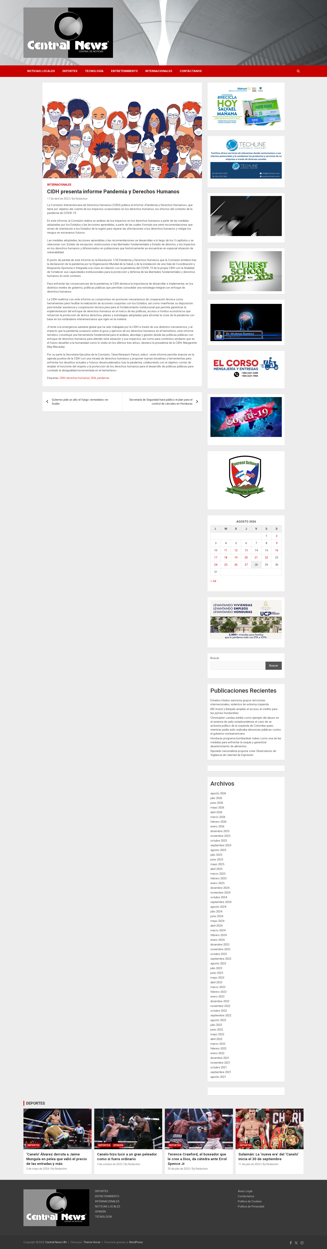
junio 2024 (216, 916)
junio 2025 (216, 859)
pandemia (103, 377)
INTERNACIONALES (158, 71)
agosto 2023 (218, 963)
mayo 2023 (217, 977)
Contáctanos (191, 71)
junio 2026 (216, 803)
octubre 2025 (218, 840)
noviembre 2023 (220, 949)
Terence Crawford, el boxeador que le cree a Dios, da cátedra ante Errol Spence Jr (197, 1159)
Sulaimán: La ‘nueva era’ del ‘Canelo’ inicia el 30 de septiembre (268, 1156)
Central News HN (55, 1242)
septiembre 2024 (220, 902)
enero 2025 (217, 883)
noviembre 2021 (220, 1062)
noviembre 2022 (220, 1006)
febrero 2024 (218, 935)
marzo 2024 (217, 930)
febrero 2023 (218, 991)
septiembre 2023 (220, 958)
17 (215, 557)
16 (276, 550)
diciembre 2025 (219, 831)
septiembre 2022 (220, 1015)
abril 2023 (216, 982)
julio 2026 (216, 798)
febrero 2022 (218, 1048)
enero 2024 (217, 940)
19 (235, 557)
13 (246, 550)
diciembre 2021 (219, 1058)
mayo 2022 (217, 1034)
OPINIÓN (118, 1145)
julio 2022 (216, 1025)
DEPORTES (69, 71)
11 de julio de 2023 (249, 1164)
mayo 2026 (217, 807)
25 (225, 564)
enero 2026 (217, 826)
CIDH (62, 377)
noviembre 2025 (220, 836)
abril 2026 (216, 812)
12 (235, 550)
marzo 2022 (217, 1043)
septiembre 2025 (220, 845)
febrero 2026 (218, 821)
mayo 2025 (217, 864)
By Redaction (80, 198)
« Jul (213, 581)
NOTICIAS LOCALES (41, 71)
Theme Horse (91, 1242)
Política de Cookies (250, 1201)
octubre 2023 (218, 954)
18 (225, 557)
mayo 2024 (217, 921)
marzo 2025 (217, 873)
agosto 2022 (218, 1020)
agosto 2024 (218, 906)
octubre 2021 (218, 1067)
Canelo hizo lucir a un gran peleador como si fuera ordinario (127, 1156)
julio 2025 (216, 854)
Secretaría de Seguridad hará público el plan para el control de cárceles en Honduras (160, 401)
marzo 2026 (217, 817)
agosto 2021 (218, 1077)
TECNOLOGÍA (94, 71)
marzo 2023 (217, 987)
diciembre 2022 (219, 1001)
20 (246, 557)
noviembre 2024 (220, 892)
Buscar (214, 658)
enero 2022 (217, 1053)
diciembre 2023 (219, 944)
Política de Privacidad (251, 1206)
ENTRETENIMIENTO (124, 71)
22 (266, 557)
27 (246, 564)
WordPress (136, 1242)
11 (225, 550)
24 (215, 564)
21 (256, 557)
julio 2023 (216, 968)
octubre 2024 (218, 897)
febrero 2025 (218, 878)
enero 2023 (217, 996)
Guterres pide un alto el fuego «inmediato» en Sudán (80, 401)
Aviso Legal (245, 1191)
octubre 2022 (218, 1010)
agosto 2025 (218, 850)
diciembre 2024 (219, 888)
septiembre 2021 (220, 1072)
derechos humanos (78, 377)
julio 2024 (216, 911)
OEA (93, 377)
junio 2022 (216, 1029)
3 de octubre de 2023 (109, 1164)
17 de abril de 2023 (58, 198)
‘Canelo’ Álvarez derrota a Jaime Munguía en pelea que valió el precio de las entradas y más (56, 1159)
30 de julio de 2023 (179, 1168)
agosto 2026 (218, 793)
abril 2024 (216, 925)
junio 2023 (216, 973)
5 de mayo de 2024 (37, 1168)
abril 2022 (216, 1039)
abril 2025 (216, 869)
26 (235, 564)
